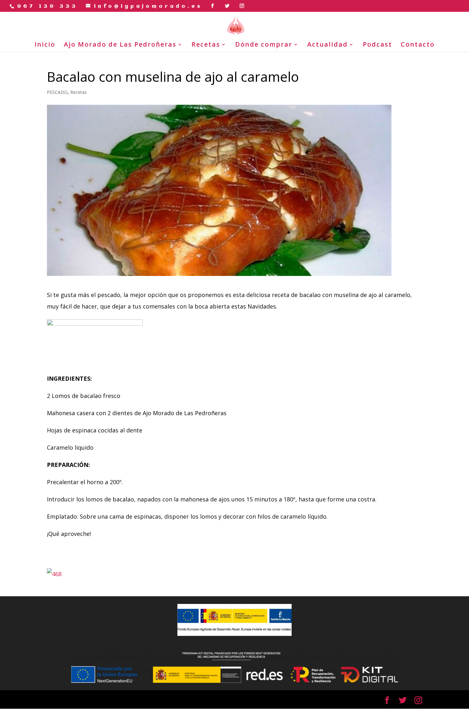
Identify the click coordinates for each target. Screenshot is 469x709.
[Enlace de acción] (213, 6)
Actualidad (327, 45)
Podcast (377, 45)
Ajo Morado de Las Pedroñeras (120, 45)
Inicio (44, 45)
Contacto (418, 45)
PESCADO (57, 92)
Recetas (205, 45)
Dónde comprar (263, 45)
